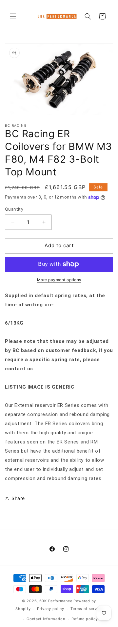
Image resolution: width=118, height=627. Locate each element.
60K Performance (55, 601)
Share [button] (18, 498)
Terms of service (86, 608)
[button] (13, 16)
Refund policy (84, 619)
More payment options (59, 279)
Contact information (46, 619)
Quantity (14, 209)
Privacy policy (50, 608)
